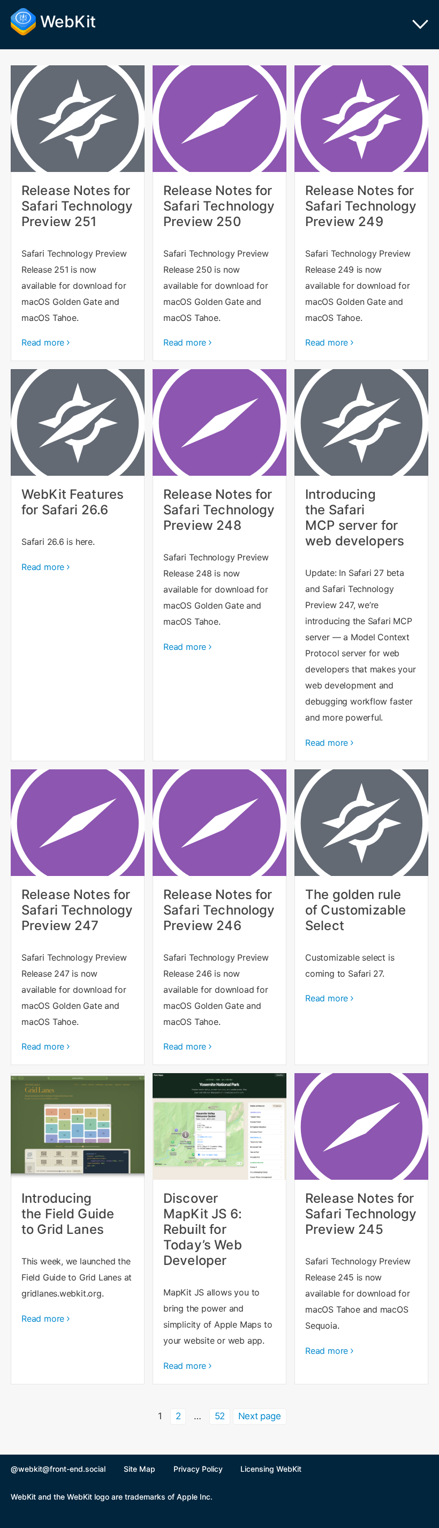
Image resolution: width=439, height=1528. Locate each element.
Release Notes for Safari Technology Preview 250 (219, 213)
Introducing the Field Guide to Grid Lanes (78, 1228)
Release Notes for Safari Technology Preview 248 (219, 565)
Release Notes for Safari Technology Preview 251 (78, 213)
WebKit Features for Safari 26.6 (78, 565)
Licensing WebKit (270, 1468)
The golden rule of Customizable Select (361, 917)
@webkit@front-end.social (58, 1468)
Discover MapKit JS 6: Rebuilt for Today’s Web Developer (219, 1228)
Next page (259, 1416)
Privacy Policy (198, 1468)
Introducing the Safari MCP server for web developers (361, 565)
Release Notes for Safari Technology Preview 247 (78, 917)
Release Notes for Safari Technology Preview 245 (361, 1228)
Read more (42, 342)
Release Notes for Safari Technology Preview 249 (361, 213)
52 (222, 1415)
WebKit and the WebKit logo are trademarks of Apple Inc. (112, 1496)
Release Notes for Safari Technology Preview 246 (219, 917)
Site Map (139, 1468)
